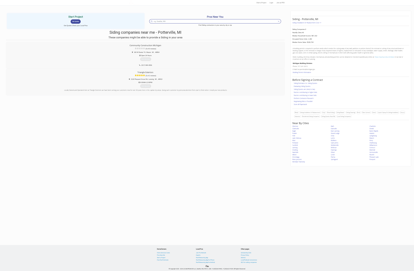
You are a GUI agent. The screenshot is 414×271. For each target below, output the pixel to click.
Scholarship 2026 (246, 253)
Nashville (295, 152)
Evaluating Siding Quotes (302, 86)
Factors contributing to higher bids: (305, 92)
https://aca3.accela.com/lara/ (384, 57)
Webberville (335, 145)
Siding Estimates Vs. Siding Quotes (305, 83)
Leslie (333, 155)
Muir (293, 140)
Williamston (373, 145)
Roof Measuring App (202, 257)
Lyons (333, 138)
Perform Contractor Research (304, 98)
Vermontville (373, 152)
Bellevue (334, 147)
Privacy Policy (245, 255)
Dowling (295, 150)
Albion (294, 155)
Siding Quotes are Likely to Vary (304, 89)
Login (271, 3)
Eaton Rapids (373, 131)
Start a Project (261, 3)
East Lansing (335, 131)
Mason (371, 138)
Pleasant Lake (374, 157)
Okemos (295, 126)
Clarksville (295, 129)
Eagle (294, 131)
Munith (371, 155)
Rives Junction (297, 159)
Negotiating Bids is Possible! (303, 101)
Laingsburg (373, 136)
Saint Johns (334, 143)
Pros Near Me (161, 255)
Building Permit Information (302, 72)
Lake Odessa (296, 138)
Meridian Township (298, 162)
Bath (332, 126)
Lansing (294, 147)
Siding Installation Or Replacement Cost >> (306, 23)
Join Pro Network (201, 253)
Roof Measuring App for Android (205, 262)
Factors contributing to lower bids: (305, 95)
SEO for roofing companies (249, 262)
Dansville (334, 129)
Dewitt (371, 129)
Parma (333, 157)
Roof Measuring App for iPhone (205, 260)
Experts (198, 255)
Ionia (332, 136)
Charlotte (372, 126)
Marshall (372, 150)
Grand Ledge (335, 133)
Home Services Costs (163, 253)
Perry (371, 140)
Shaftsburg (373, 143)
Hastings (334, 150)
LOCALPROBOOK (141, 3)
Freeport (372, 159)
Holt (293, 136)
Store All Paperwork (300, 104)
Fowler (294, 133)
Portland (295, 143)
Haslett (371, 133)
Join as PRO (280, 3)
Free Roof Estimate (162, 260)
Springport (334, 159)
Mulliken (333, 140)
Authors (243, 257)
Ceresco (372, 147)
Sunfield (295, 145)
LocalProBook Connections (249, 260)
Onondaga (295, 157)
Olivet (333, 152)
